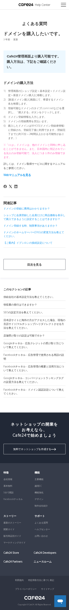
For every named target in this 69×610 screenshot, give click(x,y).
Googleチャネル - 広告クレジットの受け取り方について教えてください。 (33, 345)
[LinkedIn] (15, 186)
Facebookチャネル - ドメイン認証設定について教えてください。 (33, 391)
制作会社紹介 (41, 505)
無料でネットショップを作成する (32, 449)
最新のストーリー (12, 522)
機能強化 (39, 492)
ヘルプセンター (42, 529)
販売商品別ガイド (12, 535)
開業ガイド (9, 529)
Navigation (63, 4)
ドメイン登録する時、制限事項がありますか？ (30, 225)
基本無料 (7, 485)
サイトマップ (47, 588)
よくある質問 (41, 522)
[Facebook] (5, 186)
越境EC (38, 485)
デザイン (39, 499)
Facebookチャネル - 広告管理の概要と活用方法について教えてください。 (33, 368)
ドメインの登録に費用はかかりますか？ (26, 208)
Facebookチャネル (13, 499)
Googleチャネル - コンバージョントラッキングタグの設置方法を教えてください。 (33, 380)
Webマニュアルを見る (17, 175)
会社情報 (7, 479)
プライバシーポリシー (26, 588)
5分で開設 (8, 492)
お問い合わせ (41, 535)
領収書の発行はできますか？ (20, 304)
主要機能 (39, 479)
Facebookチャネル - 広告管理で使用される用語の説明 (33, 356)
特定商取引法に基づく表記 (41, 580)
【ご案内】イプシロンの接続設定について (27, 242)
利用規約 (19, 580)
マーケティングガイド (14, 542)
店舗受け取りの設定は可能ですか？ (24, 335)
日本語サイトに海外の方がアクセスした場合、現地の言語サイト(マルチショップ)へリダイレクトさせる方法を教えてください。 (34, 323)
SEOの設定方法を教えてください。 (23, 312)
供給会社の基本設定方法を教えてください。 (29, 297)
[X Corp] (10, 186)
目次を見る (34, 264)
